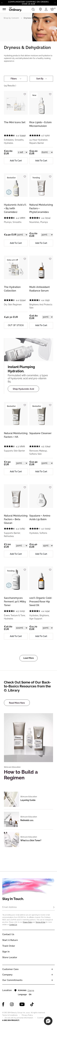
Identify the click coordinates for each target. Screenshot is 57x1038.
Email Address (9, 907)
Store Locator (9, 957)
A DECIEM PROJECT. (10, 1020)
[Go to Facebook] (3, 1004)
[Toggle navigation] (4, 9)
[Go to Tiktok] (32, 1004)
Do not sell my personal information (19, 1018)
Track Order (8, 946)
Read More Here (17, 703)
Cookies (40, 1018)
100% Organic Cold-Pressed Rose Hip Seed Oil (40, 601)
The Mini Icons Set (14, 122)
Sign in (6, 951)
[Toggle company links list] (52, 975)
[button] (48, 1021)
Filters (14, 78)
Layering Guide (27, 800)
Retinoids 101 (26, 820)
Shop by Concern (11, 18)
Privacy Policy (27, 922)
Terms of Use (40, 922)
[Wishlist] (24, 93)
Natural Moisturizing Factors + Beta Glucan (16, 519)
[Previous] (1, 2)
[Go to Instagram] (12, 1004)
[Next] (55, 2)
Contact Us (13, 924)
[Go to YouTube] (22, 1004)
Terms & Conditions (9, 1015)
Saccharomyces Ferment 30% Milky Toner (15, 601)
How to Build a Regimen (21, 774)
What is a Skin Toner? (30, 840)
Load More (28, 658)
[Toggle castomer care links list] (52, 969)
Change (31, 990)
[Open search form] (33, 9)
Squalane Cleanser (40, 433)
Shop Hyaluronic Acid (23, 389)
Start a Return (10, 940)
